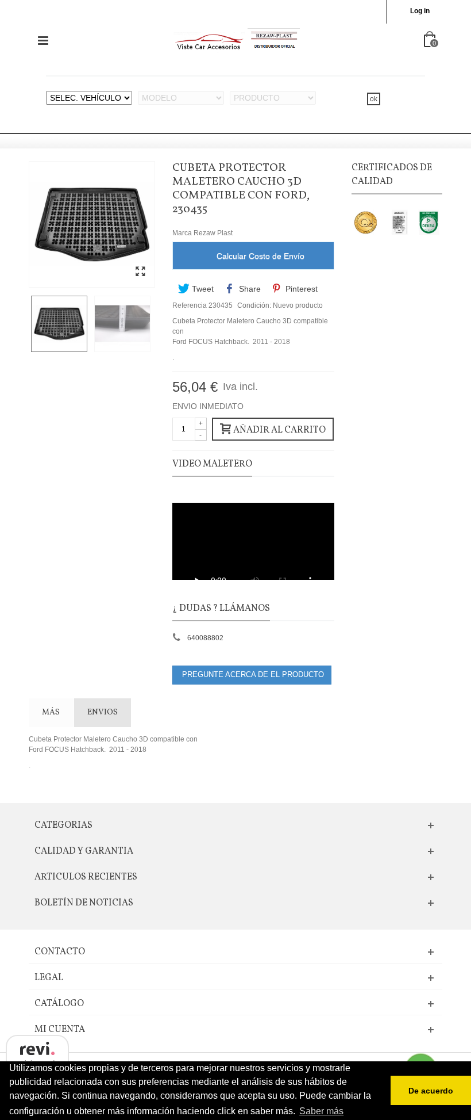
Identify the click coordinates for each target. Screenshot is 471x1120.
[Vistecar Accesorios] (236, 40)
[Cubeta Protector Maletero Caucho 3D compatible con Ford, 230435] (140, 272)
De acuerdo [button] (430, 1090)
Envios (102, 712)
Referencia (189, 305)
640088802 (205, 638)
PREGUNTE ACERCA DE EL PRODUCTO (252, 674)
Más (51, 712)
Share (249, 288)
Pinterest (300, 288)
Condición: (254, 305)
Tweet (202, 288)
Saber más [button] (321, 1111)
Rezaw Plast (213, 233)
